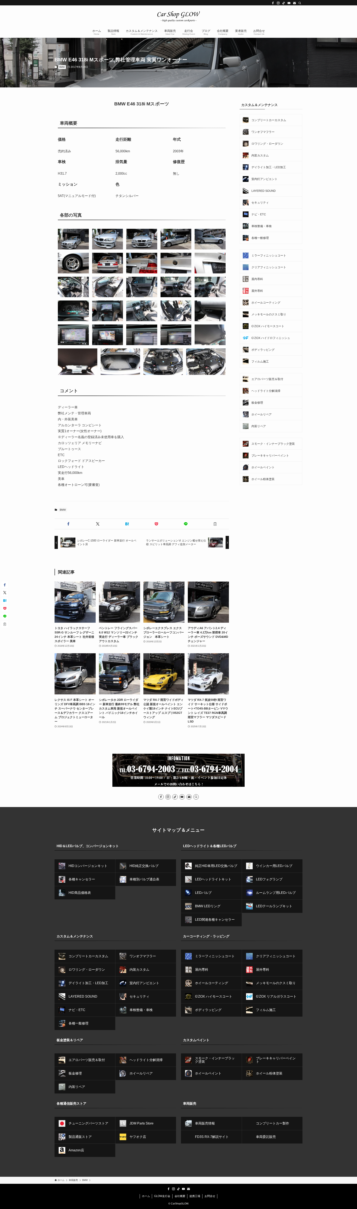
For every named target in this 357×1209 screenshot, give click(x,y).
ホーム (146, 1196)
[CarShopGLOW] (178, 16)
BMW (62, 67)
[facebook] (273, 3)
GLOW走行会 (162, 1196)
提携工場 (194, 1196)
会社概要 (180, 1196)
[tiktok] (283, 3)
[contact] (294, 3)
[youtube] (289, 3)
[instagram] (278, 3)
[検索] (299, 3)
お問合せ (210, 1196)
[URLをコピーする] (215, 523)
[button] (68, 523)
